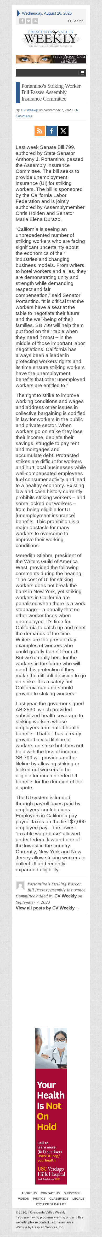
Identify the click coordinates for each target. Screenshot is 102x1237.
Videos (23, 1198)
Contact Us (50, 1193)
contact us (46, 1222)
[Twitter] (28, 21)
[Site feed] (35, 21)
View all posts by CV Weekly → (48, 908)
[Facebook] (22, 21)
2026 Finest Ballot (51, 1204)
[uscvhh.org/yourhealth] (51, 1106)
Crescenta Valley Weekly (46, 1212)
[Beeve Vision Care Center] (51, 59)
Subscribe (72, 1193)
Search (77, 21)
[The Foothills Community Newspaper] (51, 38)
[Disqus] (51, 943)
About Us (29, 1193)
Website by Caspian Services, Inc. (40, 1227)
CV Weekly (29, 110)
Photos (39, 1198)
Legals (78, 1198)
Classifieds (58, 1198)
